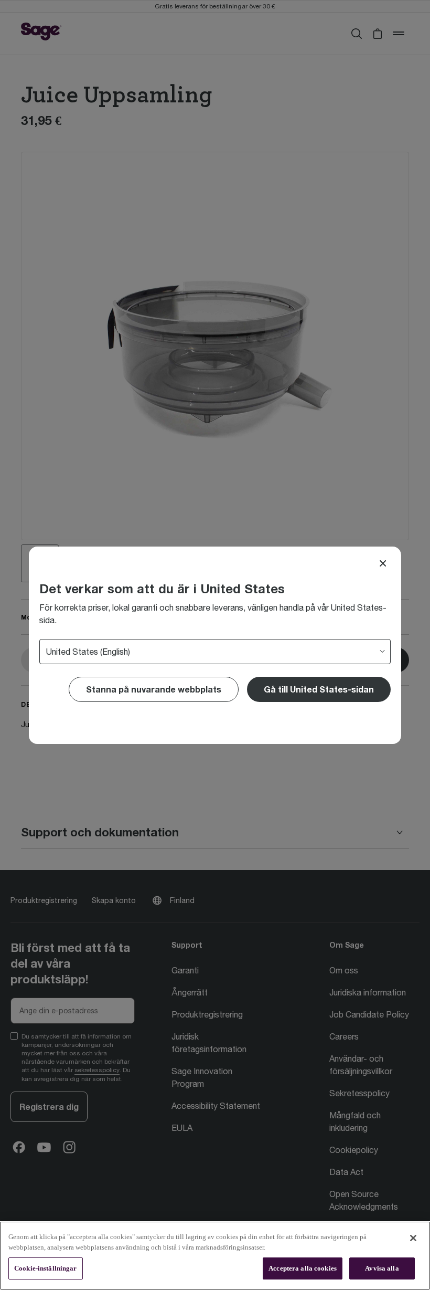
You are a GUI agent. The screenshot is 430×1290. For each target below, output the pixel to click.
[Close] (383, 563)
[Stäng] (413, 1238)
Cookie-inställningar (45, 1268)
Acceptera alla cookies (302, 1268)
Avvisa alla (382, 1268)
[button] (319, 689)
